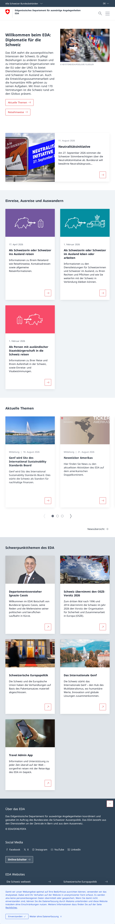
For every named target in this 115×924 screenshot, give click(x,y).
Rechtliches (11, 907)
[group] (30, 462)
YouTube (59, 849)
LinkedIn (76, 849)
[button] (53, 516)
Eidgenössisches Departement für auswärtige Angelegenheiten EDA (48, 12)
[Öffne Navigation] (107, 13)
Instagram (41, 849)
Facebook (14, 849)
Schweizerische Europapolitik (80, 881)
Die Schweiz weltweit (19, 881)
